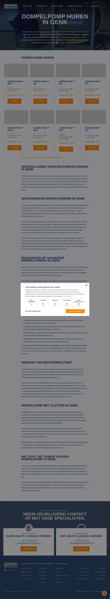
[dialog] (55, 299)
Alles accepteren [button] (75, 311)
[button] (32, 311)
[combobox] (86, 285)
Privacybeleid (67, 296)
